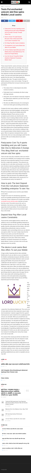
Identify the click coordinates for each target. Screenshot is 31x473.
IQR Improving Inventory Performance (13, 414)
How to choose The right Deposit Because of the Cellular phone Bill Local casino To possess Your (13, 38)
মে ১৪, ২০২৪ (3, 374)
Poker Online (5, 378)
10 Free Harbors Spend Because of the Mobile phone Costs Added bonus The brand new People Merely (15, 51)
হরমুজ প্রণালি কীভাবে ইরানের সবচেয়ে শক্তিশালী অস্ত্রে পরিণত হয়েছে (13, 438)
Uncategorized (7, 6)
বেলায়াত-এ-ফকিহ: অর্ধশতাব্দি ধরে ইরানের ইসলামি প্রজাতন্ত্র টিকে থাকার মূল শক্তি (15, 443)
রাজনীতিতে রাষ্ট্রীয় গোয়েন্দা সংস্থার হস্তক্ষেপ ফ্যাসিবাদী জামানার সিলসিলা (15, 364)
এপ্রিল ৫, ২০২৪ (3, 17)
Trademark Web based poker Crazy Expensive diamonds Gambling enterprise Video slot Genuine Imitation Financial (16, 403)
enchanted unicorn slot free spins (9, 201)
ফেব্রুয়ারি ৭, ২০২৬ (4, 366)
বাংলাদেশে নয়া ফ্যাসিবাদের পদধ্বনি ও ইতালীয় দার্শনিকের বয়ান (12, 448)
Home (2, 6)
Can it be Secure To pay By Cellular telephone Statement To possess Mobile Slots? (14, 58)
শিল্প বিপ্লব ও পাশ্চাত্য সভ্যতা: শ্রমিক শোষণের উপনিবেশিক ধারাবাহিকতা (14, 433)
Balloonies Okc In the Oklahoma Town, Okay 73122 (16, 409)
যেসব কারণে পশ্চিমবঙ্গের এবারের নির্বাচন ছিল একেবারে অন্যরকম (15, 418)
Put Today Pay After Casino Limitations (15, 43)
